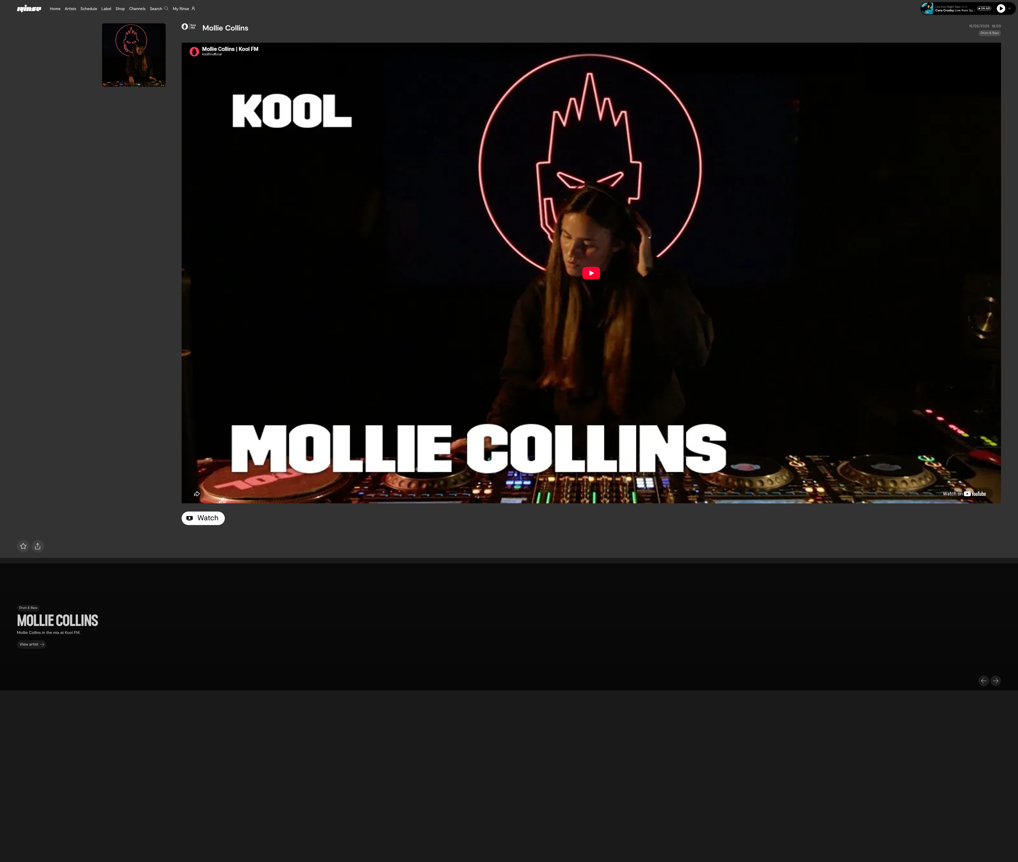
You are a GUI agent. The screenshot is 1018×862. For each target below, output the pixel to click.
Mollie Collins (225, 27)
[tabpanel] (591, 273)
